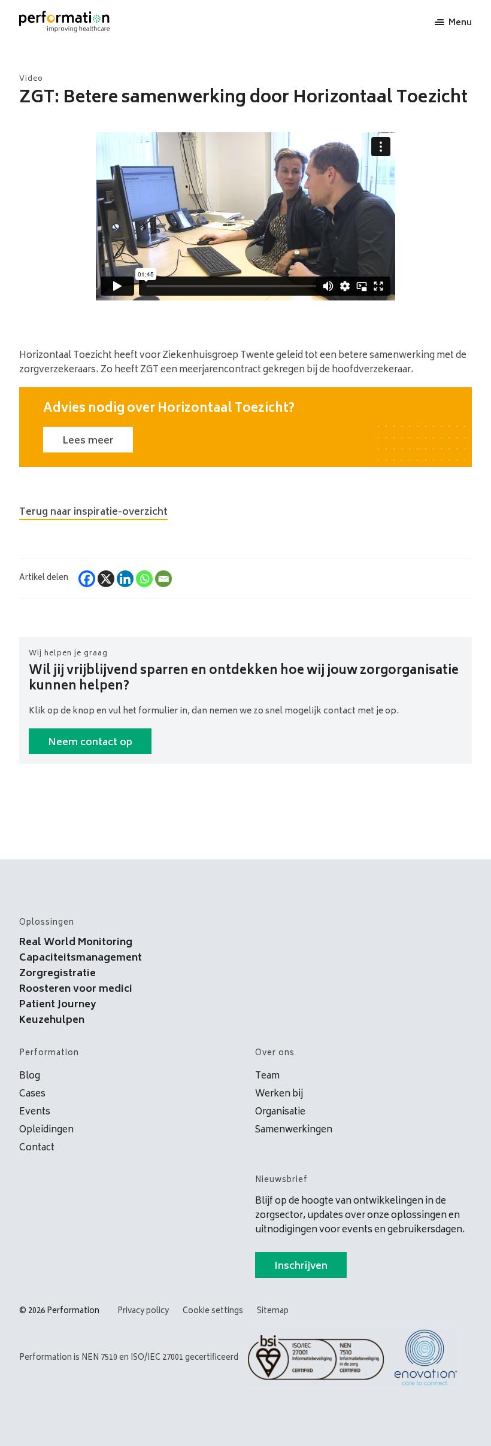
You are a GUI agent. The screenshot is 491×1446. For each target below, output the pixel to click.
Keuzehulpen (51, 1020)
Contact (36, 1148)
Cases (32, 1094)
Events (34, 1112)
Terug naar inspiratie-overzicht (93, 512)
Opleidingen (46, 1130)
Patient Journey (57, 1005)
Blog (29, 1076)
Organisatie (280, 1112)
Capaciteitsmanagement (80, 958)
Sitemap (273, 1312)
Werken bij (279, 1094)
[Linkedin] (125, 578)
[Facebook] (86, 578)
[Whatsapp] (144, 578)
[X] (106, 578)
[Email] (163, 578)
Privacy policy (143, 1312)
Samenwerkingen (293, 1130)
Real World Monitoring (75, 942)
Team (267, 1076)
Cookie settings (213, 1312)
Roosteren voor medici (75, 989)
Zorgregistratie (57, 973)
